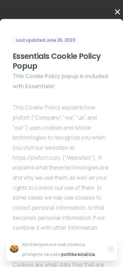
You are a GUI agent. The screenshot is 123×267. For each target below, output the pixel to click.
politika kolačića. (78, 254)
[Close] (111, 249)
